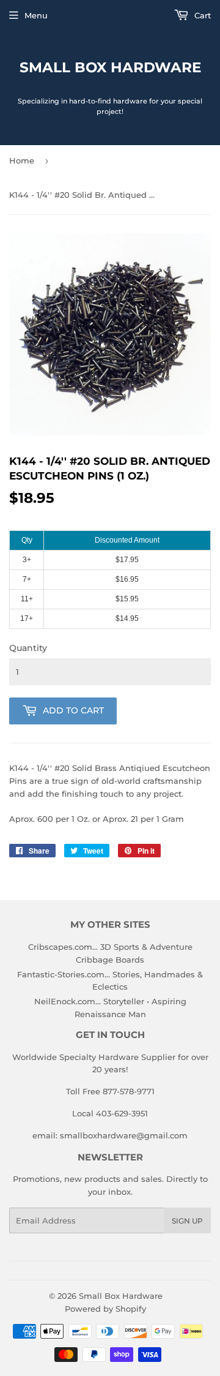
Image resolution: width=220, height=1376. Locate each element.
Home (21, 160)
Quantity (28, 647)
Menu (36, 15)
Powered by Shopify (105, 1309)
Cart (201, 15)
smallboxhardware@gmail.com (124, 1135)
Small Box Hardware (110, 67)
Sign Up (187, 1220)
